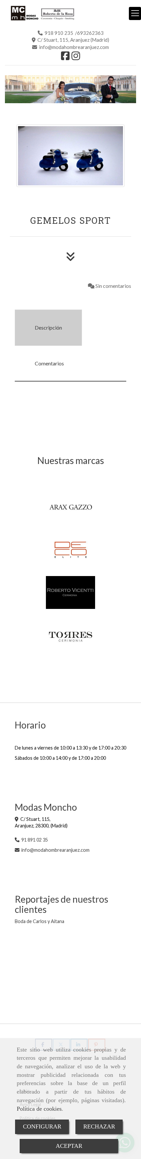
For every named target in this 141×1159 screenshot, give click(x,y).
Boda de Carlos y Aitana (39, 921)
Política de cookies (39, 1108)
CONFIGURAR (42, 1126)
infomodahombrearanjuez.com (55, 850)
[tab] (48, 328)
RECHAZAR (99, 1126)
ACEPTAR (69, 1146)
